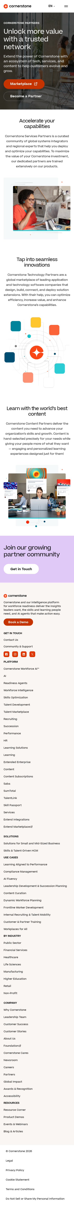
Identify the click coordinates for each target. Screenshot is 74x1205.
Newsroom (11, 1060)
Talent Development (17, 705)
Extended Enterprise (17, 762)
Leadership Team (15, 1017)
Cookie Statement (17, 1180)
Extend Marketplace (17, 827)
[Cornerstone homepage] (37, 596)
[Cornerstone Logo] (17, 6)
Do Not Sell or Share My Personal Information (35, 1199)
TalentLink (10, 798)
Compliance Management (21, 872)
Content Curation (15, 893)
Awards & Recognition (18, 1089)
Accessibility (12, 1096)
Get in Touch (21, 569)
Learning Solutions (16, 748)
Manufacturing (13, 972)
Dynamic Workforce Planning (22, 900)
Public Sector (12, 943)
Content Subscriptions (18, 776)
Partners (9, 1074)
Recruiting (10, 719)
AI (5, 676)
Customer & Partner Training (22, 922)
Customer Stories (15, 1031)
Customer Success (16, 1024)
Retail (7, 986)
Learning (9, 755)
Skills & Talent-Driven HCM (21, 851)
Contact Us (11, 640)
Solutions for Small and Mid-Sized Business (32, 843)
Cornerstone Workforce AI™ (21, 669)
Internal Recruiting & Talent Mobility (27, 915)
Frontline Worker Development (23, 907)
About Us (9, 1039)
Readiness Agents (15, 683)
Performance (12, 733)
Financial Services (15, 950)
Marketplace (21, 84)
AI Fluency (10, 879)
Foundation (11, 1046)
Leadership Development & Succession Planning (35, 886)
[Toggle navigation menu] (64, 6)
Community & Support (18, 646)
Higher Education (15, 979)
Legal (9, 1161)
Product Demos (14, 1117)
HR (5, 741)
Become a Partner (26, 96)
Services (9, 812)
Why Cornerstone (15, 1010)
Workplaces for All (15, 929)
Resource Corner (15, 1110)
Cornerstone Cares (16, 1053)
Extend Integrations (16, 820)
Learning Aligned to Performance (25, 864)
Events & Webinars (16, 1124)
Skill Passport (13, 805)
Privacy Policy (15, 1170)
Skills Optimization (16, 697)
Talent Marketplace (16, 712)
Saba (7, 784)
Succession (11, 726)
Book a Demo (18, 622)
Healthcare (11, 957)
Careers (9, 1067)
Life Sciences (12, 964)
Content (9, 769)
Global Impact (13, 1082)
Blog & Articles (13, 1131)
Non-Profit (10, 993)
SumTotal (10, 791)
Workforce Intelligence (18, 690)
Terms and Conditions (20, 1189)
